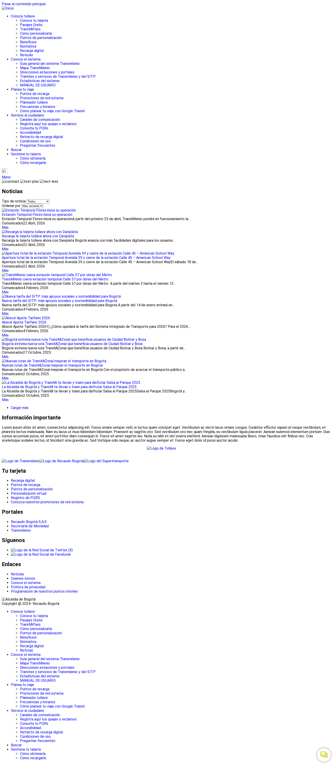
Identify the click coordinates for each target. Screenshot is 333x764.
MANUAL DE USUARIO (38, 85)
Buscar (16, 150)
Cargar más (20, 408)
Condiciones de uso (35, 141)
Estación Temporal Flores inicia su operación (37, 214)
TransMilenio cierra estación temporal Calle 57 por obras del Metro (55, 279)
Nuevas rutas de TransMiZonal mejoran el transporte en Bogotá (52, 365)
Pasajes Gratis (31, 25)
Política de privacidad (28, 587)
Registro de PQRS (25, 498)
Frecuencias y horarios (37, 107)
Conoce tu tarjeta (34, 20)
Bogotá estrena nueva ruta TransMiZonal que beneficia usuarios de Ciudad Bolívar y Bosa (72, 344)
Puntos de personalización (41, 38)
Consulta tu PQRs (34, 128)
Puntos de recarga (34, 94)
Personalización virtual (28, 493)
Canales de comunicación (40, 119)
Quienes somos (23, 578)
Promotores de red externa (41, 98)
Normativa (28, 46)
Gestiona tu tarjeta (26, 154)
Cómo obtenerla (33, 158)
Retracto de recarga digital (41, 137)
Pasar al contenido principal (24, 4)
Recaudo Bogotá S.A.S (29, 522)
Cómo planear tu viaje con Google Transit (52, 111)
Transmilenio (21, 530)
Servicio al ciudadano (27, 115)
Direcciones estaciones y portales (47, 72)
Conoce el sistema (26, 59)
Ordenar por (11, 206)
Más (5, 227)
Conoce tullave (23, 16)
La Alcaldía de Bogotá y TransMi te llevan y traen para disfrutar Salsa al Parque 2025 (69, 387)
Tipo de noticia (14, 201)
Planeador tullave (34, 102)
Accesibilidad (30, 132)
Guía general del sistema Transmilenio (50, 63)
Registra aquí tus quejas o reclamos (48, 124)
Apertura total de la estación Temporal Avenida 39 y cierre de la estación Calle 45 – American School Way (86, 257)
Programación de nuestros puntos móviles (44, 591)
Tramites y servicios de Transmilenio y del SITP (58, 76)
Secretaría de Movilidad (30, 526)
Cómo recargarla (33, 163)
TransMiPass (30, 29)
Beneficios (28, 42)
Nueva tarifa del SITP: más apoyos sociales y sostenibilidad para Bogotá (59, 301)
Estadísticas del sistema (39, 81)
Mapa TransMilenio (35, 68)
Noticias (26, 55)
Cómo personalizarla (36, 33)
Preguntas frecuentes (37, 145)
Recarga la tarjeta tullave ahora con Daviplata (38, 236)
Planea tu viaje (22, 89)
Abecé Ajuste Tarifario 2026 (24, 322)
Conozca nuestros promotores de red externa (47, 502)
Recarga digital (32, 51)
